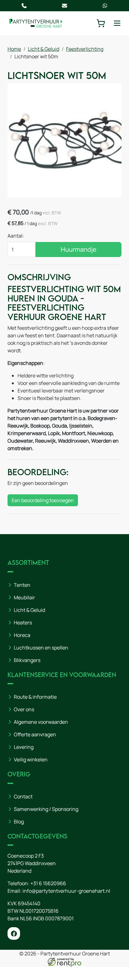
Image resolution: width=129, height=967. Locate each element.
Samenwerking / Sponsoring (46, 809)
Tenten (22, 584)
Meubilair (24, 597)
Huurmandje (78, 249)
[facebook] (14, 933)
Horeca (22, 635)
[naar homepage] (36, 23)
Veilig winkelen (31, 759)
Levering (24, 747)
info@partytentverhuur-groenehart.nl (66, 890)
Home (14, 48)
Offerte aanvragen (35, 734)
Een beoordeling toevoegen (43, 500)
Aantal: (16, 235)
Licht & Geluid (43, 48)
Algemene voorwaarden (41, 721)
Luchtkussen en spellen (41, 647)
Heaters (23, 622)
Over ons (24, 709)
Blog (19, 821)
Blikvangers (27, 660)
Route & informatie (35, 696)
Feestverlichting (84, 48)
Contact (23, 796)
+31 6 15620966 (48, 883)
